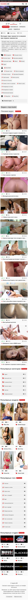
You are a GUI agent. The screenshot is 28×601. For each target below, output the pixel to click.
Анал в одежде (15, 507)
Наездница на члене (8, 86)
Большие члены (18, 55)
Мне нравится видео (6, 23)
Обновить (19, 111)
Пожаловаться (14, 26)
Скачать (10, 29)
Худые (4, 64)
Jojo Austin (8, 67)
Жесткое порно (6, 58)
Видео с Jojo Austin (8, 107)
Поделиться (17, 29)
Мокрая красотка (15, 511)
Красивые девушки (18, 58)
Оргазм (22, 61)
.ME (4, 4)
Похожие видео (7, 111)
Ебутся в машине (19, 71)
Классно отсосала (7, 80)
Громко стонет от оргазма (9, 83)
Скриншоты (22, 26)
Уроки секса (15, 491)
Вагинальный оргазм (8, 92)
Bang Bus (8, 96)
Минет (16, 61)
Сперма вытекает (15, 394)
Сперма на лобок (15, 487)
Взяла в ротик (15, 77)
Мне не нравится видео (8, 23)
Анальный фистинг (15, 503)
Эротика (15, 390)
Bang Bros (16, 96)
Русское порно (15, 386)
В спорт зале (15, 526)
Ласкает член (9, 71)
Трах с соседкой (15, 495)
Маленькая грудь (7, 61)
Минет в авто (22, 83)
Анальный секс (15, 378)
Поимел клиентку (15, 522)
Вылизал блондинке (15, 515)
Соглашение (9, 596)
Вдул (15, 499)
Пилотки (15, 483)
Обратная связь (18, 596)
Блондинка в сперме (8, 89)
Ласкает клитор (6, 74)
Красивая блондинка (18, 74)
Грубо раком (6, 77)
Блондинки (8, 55)
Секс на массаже (15, 518)
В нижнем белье (15, 382)
